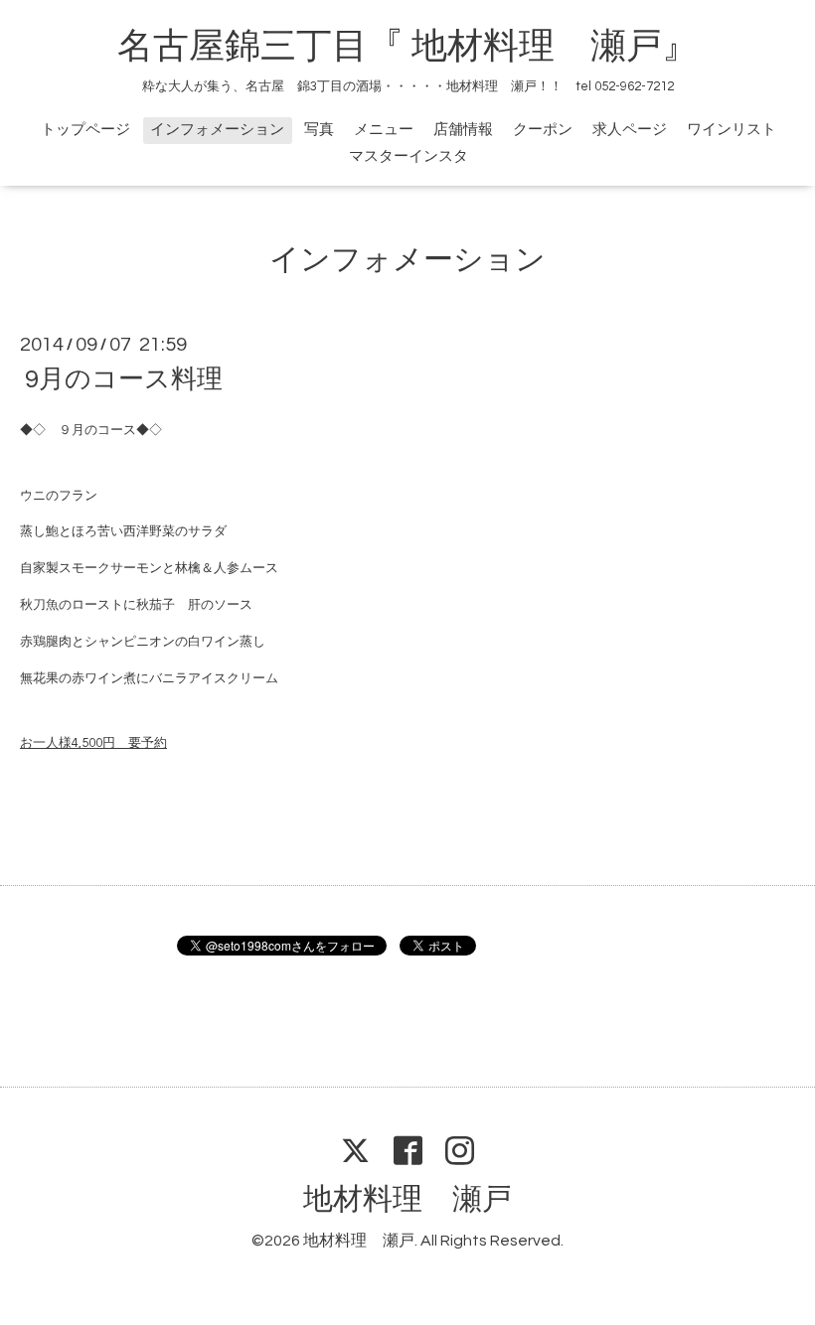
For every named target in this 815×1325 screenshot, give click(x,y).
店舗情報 (463, 129)
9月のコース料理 (124, 379)
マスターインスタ (408, 156)
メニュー (383, 129)
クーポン (542, 129)
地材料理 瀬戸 (407, 1199)
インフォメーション (217, 129)
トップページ (85, 129)
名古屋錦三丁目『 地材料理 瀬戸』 (425, 47)
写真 (319, 129)
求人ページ (629, 129)
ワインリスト (731, 129)
